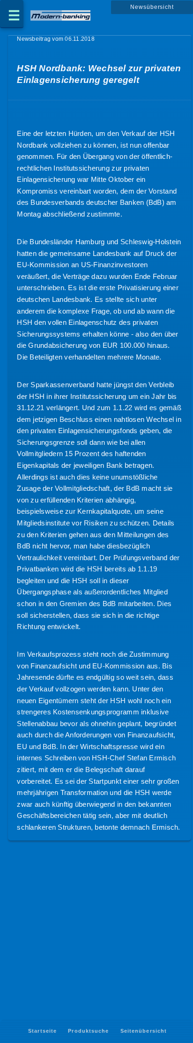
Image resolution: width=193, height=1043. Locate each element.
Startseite (42, 1031)
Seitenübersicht (143, 1031)
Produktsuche (88, 1031)
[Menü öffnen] (11, 14)
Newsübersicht (152, 7)
